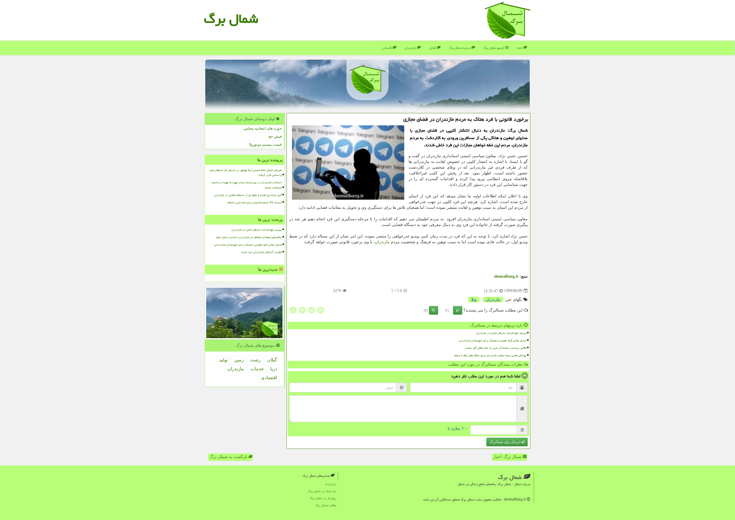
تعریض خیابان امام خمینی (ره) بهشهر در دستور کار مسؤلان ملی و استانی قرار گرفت (246, 172)
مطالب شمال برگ (325, 505)
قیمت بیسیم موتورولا (265, 144)
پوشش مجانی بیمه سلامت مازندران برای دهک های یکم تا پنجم (490, 355)
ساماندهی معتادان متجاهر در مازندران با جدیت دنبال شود (249, 237)
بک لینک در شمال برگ (322, 491)
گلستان (387, 48)
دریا (273, 368)
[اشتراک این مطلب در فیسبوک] (302, 309)
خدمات (257, 368)
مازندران (411, 48)
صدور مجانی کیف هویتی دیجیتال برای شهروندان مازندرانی (493, 340)
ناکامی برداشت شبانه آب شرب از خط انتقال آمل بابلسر (496, 348)
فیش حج (275, 136)
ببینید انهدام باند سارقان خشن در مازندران (501, 333)
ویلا (474, 299)
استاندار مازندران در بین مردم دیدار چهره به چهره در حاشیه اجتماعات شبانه (247, 185)
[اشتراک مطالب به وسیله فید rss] (321, 309)
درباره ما (330, 484)
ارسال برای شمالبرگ (505, 442)
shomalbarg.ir (506, 276)
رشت (255, 359)
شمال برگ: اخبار (508, 457)
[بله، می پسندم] (457, 310)
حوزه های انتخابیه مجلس (262, 128)
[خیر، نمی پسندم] (433, 310)
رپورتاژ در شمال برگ (323, 498)
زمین (239, 359)
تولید (223, 359)
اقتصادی (269, 377)
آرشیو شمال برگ (494, 48)
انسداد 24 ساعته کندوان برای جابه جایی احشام (255, 202)
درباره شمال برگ (460, 48)
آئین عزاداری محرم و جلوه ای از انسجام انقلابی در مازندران (248, 195)
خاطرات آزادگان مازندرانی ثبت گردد (261, 252)
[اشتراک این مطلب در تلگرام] (311, 309)
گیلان (433, 48)
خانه (520, 48)
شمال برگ (231, 18)
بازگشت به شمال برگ (229, 457)
